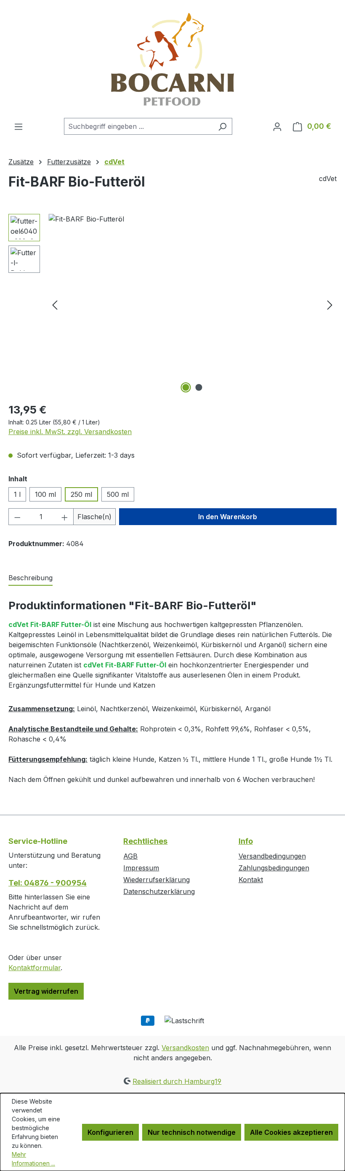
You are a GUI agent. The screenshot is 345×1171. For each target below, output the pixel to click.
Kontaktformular (34, 967)
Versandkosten (185, 1047)
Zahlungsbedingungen (274, 868)
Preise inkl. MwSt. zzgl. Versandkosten (70, 431)
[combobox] (138, 126)
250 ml (81, 494)
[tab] (30, 578)
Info (246, 841)
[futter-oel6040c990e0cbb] (192, 304)
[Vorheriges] (54, 304)
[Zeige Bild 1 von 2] (186, 387)
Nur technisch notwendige (192, 1132)
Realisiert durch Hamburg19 (177, 1081)
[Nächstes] (330, 304)
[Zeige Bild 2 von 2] (199, 387)
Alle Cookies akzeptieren (291, 1132)
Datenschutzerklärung (159, 891)
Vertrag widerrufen (46, 991)
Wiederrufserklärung (156, 879)
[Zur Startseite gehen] (172, 59)
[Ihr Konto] (277, 126)
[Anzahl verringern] (17, 516)
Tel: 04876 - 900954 (47, 882)
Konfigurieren (110, 1132)
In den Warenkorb (227, 516)
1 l (17, 494)
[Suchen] (222, 126)
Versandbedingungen (272, 856)
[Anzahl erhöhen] (65, 516)
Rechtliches (145, 841)
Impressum (141, 868)
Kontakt (251, 879)
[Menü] (18, 126)
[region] (172, 304)
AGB (130, 856)
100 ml (45, 494)
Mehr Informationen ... (33, 1159)
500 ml (118, 494)
